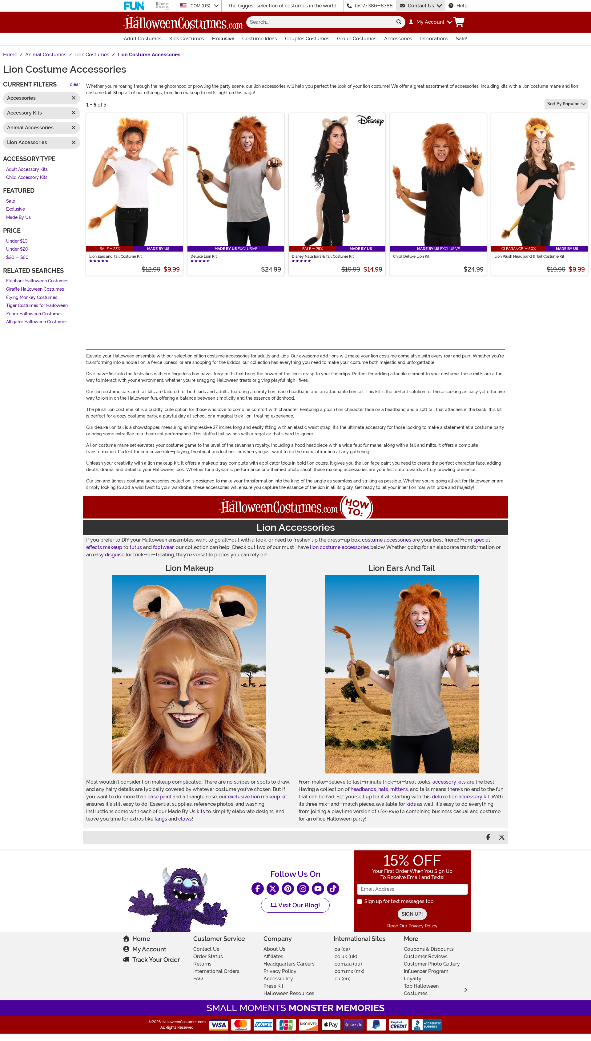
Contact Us (421, 6)
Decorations (434, 39)
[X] (273, 888)
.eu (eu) (342, 979)
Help (462, 6)
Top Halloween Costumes (421, 989)
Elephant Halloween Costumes (37, 281)
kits (201, 811)
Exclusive (223, 39)
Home (141, 938)
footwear (163, 547)
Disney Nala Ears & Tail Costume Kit (323, 256)
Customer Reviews (426, 956)
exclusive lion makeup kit (257, 797)
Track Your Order (156, 959)
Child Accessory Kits (28, 177)
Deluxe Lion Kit (204, 256)
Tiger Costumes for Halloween (37, 306)
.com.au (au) (348, 964)
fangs (161, 819)
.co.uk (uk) (345, 956)
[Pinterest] (288, 888)
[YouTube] (318, 888)
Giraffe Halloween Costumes (35, 289)
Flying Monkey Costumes (31, 297)
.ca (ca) (342, 949)
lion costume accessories (339, 547)
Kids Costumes (186, 39)
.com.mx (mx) (349, 971)
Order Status (208, 956)
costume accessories (386, 540)
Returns (202, 964)
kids (411, 804)
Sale (10, 201)
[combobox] (319, 22)
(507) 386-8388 (374, 6)
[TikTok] (333, 888)
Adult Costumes (143, 39)
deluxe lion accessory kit (460, 797)
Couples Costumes (307, 39)
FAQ (198, 979)
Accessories (398, 39)
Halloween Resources (288, 993)
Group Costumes (356, 39)
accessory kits (449, 782)
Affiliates (273, 956)
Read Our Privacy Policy (412, 926)
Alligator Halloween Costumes (36, 322)
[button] (430, 22)
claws (185, 819)
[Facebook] (257, 888)
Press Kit (273, 986)
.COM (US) (200, 5)
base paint (159, 797)
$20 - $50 (17, 257)
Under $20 (17, 249)
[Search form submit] (398, 22)
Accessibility (278, 979)
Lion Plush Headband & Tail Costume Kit (529, 256)
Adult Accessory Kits (27, 169)
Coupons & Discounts (429, 949)
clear (75, 84)
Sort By (563, 103)
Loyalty (412, 979)
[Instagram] (303, 888)
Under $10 (17, 241)
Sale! (461, 39)
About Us (274, 949)
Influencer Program (426, 971)
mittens (399, 789)
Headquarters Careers (289, 964)
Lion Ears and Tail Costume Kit (115, 256)
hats (383, 789)
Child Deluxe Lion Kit (411, 256)
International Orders (216, 971)
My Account (149, 949)
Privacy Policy (279, 971)
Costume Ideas (259, 39)
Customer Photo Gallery (432, 964)
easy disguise (108, 555)
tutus (136, 547)
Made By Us (18, 217)
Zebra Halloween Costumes (34, 314)
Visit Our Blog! (298, 905)
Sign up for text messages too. (399, 901)
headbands (363, 789)
